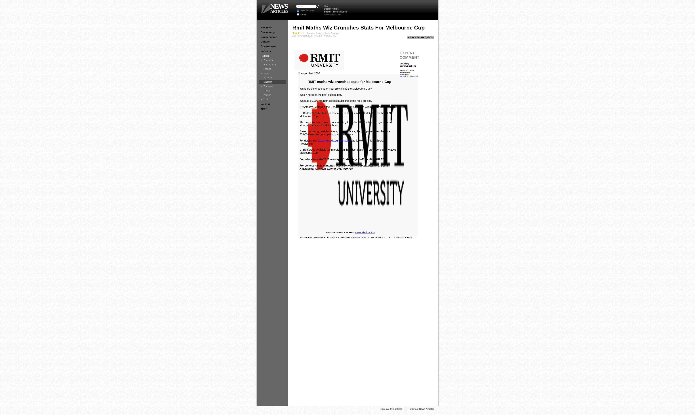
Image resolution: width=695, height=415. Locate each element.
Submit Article (331, 9)
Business (266, 27)
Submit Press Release (335, 11)
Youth (266, 99)
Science (265, 103)
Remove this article (391, 409)
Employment (270, 64)
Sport (264, 108)
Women (267, 95)
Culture (265, 41)
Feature (267, 69)
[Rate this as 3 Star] (298, 33)
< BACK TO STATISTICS (420, 37)
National (268, 77)
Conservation (269, 36)
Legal (266, 73)
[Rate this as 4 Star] (301, 33)
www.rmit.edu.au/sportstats (334, 140)
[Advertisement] (393, 10)
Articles (303, 14)
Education (268, 60)
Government (268, 46)
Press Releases (307, 11)
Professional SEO (333, 14)
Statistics (268, 82)
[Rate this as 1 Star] (293, 33)
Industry (266, 51)
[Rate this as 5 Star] (303, 33)
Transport (268, 86)
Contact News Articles (422, 409)
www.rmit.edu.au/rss (365, 232)
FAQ (326, 6)
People (265, 55)
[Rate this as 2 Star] (296, 33)
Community (268, 32)
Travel (267, 90)
